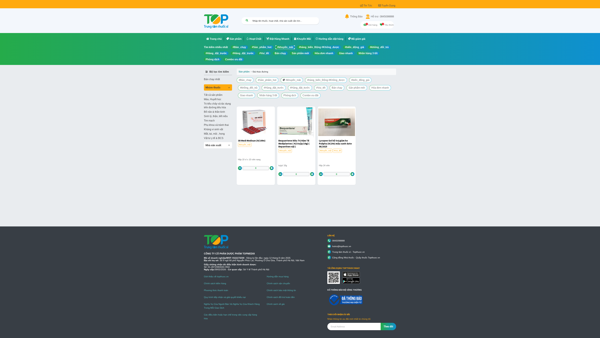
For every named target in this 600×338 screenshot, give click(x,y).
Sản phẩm (244, 71)
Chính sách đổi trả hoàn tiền (281, 297)
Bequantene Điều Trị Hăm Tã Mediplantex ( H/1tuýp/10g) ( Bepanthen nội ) (294, 143)
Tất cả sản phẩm (213, 95)
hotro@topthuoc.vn (341, 246)
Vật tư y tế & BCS (213, 138)
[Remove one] (240, 168)
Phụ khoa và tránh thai (216, 125)
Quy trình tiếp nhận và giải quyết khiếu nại (225, 297)
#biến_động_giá (354, 47)
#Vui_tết (264, 53)
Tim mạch (209, 120)
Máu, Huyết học (212, 99)
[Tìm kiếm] (246, 20)
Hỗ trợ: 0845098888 (382, 16)
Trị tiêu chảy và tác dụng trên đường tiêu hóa (217, 105)
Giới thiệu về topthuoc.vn (216, 276)
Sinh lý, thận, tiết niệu (216, 116)
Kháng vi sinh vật (213, 129)
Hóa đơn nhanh (324, 53)
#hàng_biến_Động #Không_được (319, 47)
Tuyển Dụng (388, 5)
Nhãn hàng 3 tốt (368, 53)
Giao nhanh (346, 53)
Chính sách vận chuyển (278, 283)
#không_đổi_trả (379, 47)
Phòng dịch (212, 59)
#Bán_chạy (239, 47)
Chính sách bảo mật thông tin (281, 290)
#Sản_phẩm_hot (261, 47)
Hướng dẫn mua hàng (278, 276)
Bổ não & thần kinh (214, 111)
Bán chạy (280, 53)
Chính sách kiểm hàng (215, 283)
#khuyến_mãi (285, 47)
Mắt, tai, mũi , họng (214, 133)
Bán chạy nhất (212, 79)
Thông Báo (356, 16)
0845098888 (338, 240)
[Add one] (272, 168)
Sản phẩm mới (300, 53)
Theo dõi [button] (388, 326)
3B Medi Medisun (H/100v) (251, 140)
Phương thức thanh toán (216, 290)
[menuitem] (214, 39)
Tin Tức (368, 5)
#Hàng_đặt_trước (216, 53)
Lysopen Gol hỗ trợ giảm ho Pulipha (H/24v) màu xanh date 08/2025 (335, 143)
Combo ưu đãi (233, 59)
